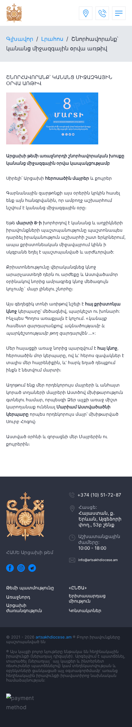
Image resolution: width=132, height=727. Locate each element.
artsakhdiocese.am (54, 637)
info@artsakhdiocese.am (98, 560)
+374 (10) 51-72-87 (99, 495)
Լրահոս (52, 39)
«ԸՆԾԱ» (78, 587)
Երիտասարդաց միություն (87, 598)
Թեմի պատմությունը (30, 587)
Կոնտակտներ (85, 610)
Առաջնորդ (18, 597)
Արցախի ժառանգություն (24, 608)
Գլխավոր (19, 39)
